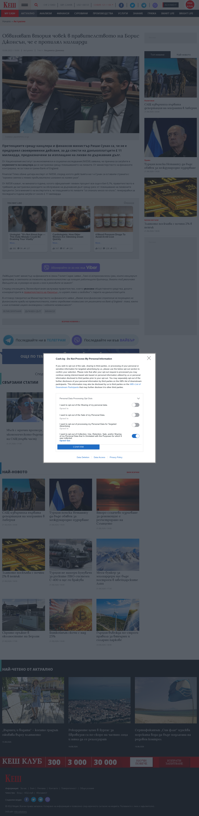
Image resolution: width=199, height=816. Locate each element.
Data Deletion (83, 457)
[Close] (150, 359)
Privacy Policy (116, 457)
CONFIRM (78, 447)
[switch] (135, 405)
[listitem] (99, 398)
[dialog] (99, 408)
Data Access (99, 457)
